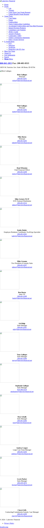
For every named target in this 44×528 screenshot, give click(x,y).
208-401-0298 (22, 172)
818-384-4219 (22, 390)
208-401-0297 (22, 265)
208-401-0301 (22, 234)
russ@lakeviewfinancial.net (22, 423)
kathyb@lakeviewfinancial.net (22, 236)
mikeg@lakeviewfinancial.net (22, 267)
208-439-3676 (22, 483)
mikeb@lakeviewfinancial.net (22, 143)
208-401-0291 (22, 78)
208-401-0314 (22, 203)
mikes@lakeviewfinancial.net (22, 205)
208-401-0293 (22, 141)
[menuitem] (24, 5)
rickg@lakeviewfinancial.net (22, 80)
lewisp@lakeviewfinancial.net (22, 485)
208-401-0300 (22, 358)
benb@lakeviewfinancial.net (22, 298)
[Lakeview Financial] (7, 1)
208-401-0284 (22, 421)
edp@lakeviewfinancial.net (22, 329)
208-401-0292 (22, 110)
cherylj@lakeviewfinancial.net (22, 516)
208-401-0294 (22, 452)
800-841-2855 (6, 63)
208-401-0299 (22, 514)
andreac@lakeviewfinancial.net (22, 454)
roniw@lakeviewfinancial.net (22, 174)
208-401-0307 (22, 327)
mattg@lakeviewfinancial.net (22, 112)
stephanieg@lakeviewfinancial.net (22, 391)
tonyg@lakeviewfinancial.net (22, 360)
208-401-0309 (22, 296)
